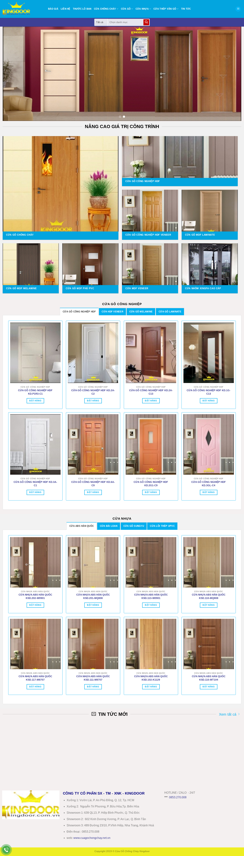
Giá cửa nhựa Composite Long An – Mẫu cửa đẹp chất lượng (79, 762)
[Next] (232, 73)
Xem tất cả (227, 714)
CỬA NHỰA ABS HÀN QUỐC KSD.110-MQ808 (208, 596)
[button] (238, 9)
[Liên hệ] (6, 850)
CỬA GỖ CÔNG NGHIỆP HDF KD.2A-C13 (151, 392)
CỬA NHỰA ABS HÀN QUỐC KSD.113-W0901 (151, 596)
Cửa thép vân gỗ (164, 9)
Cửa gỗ (126, 9)
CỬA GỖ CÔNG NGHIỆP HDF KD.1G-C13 (208, 392)
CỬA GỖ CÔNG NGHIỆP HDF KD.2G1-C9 (151, 484)
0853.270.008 (177, 797)
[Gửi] (146, 22)
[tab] (79, 311)
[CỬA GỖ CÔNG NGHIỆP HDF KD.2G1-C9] (151, 444)
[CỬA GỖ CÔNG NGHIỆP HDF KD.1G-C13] (208, 353)
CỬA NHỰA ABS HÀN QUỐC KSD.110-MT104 (208, 678)
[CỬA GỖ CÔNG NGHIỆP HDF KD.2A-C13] (151, 353)
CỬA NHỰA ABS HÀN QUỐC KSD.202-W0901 (35, 596)
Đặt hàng (35, 401)
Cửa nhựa (142, 9)
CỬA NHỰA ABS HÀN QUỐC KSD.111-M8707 (93, 678)
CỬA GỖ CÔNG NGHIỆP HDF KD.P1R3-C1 (35, 392)
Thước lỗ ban (82, 9)
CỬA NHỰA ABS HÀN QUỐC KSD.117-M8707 (35, 678)
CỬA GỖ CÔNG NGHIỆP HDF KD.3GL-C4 (208, 484)
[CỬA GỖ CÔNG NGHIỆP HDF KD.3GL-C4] (208, 444)
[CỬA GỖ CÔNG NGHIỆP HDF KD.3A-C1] (35, 444)
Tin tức (186, 9)
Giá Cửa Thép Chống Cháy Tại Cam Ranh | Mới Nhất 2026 (201, 762)
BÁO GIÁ (53, 9)
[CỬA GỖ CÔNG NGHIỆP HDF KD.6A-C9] (93, 444)
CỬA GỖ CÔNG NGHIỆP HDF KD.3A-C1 (35, 484)
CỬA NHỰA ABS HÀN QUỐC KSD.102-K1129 (151, 678)
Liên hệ (65, 9)
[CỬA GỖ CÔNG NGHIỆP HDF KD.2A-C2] (93, 353)
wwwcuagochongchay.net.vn (91, 837)
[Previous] (12, 73)
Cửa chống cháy (105, 9)
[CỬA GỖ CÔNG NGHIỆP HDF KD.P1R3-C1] (35, 353)
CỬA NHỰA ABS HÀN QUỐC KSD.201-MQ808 (93, 596)
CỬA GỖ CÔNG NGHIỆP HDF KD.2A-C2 (93, 392)
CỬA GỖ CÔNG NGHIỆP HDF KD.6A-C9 (93, 484)
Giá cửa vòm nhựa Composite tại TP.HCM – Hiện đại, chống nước (140, 731)
